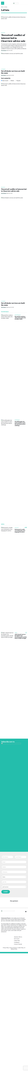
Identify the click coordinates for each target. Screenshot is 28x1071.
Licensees (3, 69)
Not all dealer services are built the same (13, 72)
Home (2, 6)
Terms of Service (13, 947)
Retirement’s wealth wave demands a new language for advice (20, 531)
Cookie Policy (20, 947)
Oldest (12, 80)
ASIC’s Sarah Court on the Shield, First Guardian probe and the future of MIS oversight (21, 636)
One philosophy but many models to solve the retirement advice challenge (20, 423)
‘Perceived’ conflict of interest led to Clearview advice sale (13, 38)
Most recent (5, 80)
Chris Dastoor (3, 50)
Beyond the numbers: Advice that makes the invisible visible (20, 318)
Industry (3, 32)
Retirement (17, 419)
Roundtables (18, 314)
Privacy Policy (6, 947)
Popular (18, 80)
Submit (6, 891)
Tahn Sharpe (3, 75)
